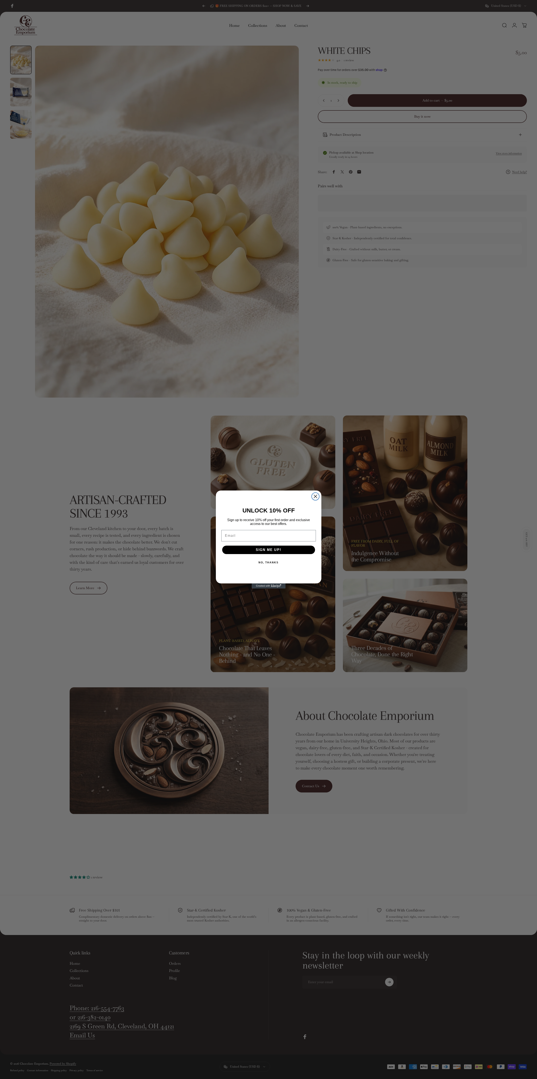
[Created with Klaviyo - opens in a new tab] (268, 585)
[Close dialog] (315, 496)
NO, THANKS (268, 562)
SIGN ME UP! (268, 550)
